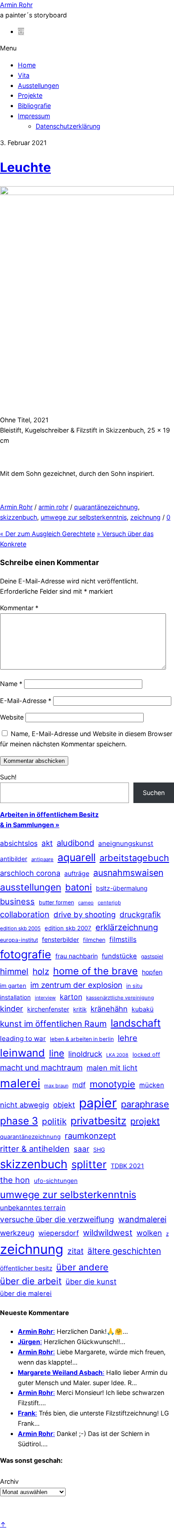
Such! (8, 777)
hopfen (152, 972)
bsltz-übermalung (122, 888)
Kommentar (19, 608)
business (17, 901)
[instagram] (21, 31)
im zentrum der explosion (76, 985)
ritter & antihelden (35, 1148)
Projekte (30, 95)
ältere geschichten (124, 1251)
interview (45, 998)
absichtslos (18, 843)
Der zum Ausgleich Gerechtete (47, 533)
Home (27, 65)
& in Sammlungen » (29, 824)
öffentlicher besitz (26, 1268)
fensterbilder (60, 939)
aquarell (76, 857)
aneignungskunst (125, 843)
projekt (145, 1121)
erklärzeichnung (126, 927)
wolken (149, 1232)
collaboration (25, 914)
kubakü (142, 1009)
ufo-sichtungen (56, 1180)
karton (71, 996)
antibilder (13, 858)
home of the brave (95, 971)
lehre (127, 1038)
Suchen (154, 792)
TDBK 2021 (127, 1166)
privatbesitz (98, 1121)
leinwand (22, 1052)
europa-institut (19, 940)
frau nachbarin (76, 956)
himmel (14, 971)
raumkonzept (90, 1136)
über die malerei (26, 1294)
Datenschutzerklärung (68, 126)
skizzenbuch (18, 517)
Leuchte (25, 167)
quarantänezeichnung (106, 507)
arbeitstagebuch (134, 857)
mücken (151, 1085)
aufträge (76, 873)
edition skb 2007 (68, 928)
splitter (89, 1164)
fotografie (25, 954)
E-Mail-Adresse (25, 700)
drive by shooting (85, 914)
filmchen (94, 940)
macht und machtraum (41, 1067)
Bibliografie (34, 105)
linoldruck (85, 1053)
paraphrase (145, 1104)
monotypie (112, 1084)
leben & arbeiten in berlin (82, 1039)
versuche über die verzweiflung (57, 1219)
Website (12, 717)
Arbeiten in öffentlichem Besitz (49, 814)
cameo (86, 902)
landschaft (136, 1023)
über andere (82, 1267)
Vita (23, 75)
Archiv (9, 1481)
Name (11, 683)
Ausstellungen (38, 85)
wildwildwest (108, 1232)
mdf (79, 1084)
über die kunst (91, 1281)
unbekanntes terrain (33, 1207)
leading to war (23, 1038)
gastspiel (152, 956)
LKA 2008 (117, 1055)
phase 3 (19, 1121)
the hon (15, 1180)
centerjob (109, 902)
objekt (64, 1104)
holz (41, 971)
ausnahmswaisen (128, 872)
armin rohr (53, 507)
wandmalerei (142, 1219)
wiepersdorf (58, 1233)
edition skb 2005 (20, 928)
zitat (75, 1251)
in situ (134, 985)
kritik (80, 1009)
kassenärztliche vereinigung (120, 998)
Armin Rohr (16, 507)
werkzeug (17, 1232)
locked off (146, 1054)
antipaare (42, 859)
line (56, 1053)
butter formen (56, 902)
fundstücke (119, 956)
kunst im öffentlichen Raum (53, 1023)
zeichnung (145, 517)
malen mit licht (112, 1067)
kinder (11, 1008)
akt (47, 843)
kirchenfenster (48, 1009)
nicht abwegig (24, 1104)
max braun (56, 1085)
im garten (13, 985)
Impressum (34, 116)
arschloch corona (30, 873)
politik (54, 1121)
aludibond (75, 843)
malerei (20, 1083)
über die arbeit (31, 1281)
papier (98, 1103)
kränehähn (109, 1008)
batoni (78, 887)
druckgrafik (140, 914)
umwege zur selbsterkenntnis (84, 517)
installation (15, 997)
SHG (99, 1149)
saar (81, 1148)
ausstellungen (30, 887)
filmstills (123, 939)
